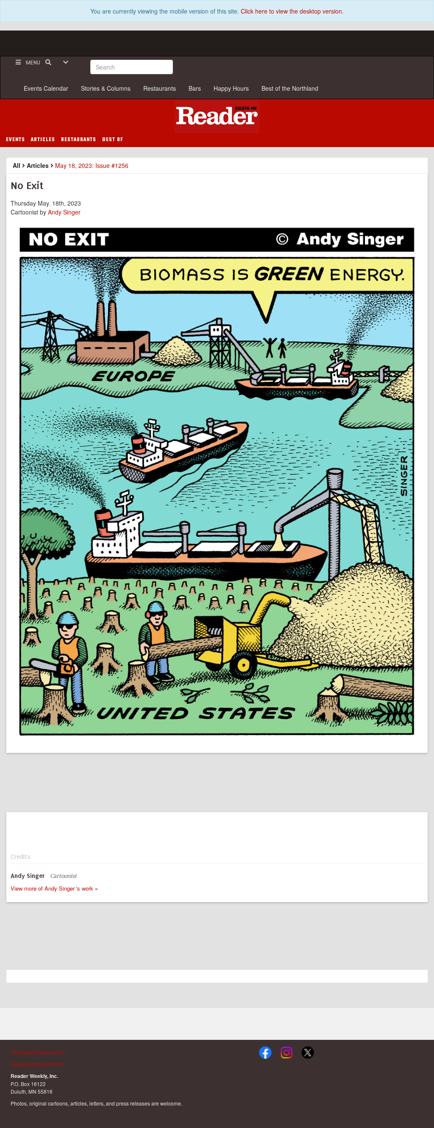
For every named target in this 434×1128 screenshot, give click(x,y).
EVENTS (15, 140)
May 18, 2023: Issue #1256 (91, 165)
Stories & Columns (106, 88)
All (16, 165)
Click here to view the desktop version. (292, 11)
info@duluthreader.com (37, 1052)
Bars (195, 88)
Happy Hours (231, 88)
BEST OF (112, 140)
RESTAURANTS (78, 140)
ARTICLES (43, 140)
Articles (38, 165)
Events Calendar (46, 88)
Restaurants (159, 88)
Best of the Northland (290, 88)
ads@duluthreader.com (37, 1063)
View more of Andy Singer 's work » (54, 888)
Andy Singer (65, 212)
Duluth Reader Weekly (217, 116)
